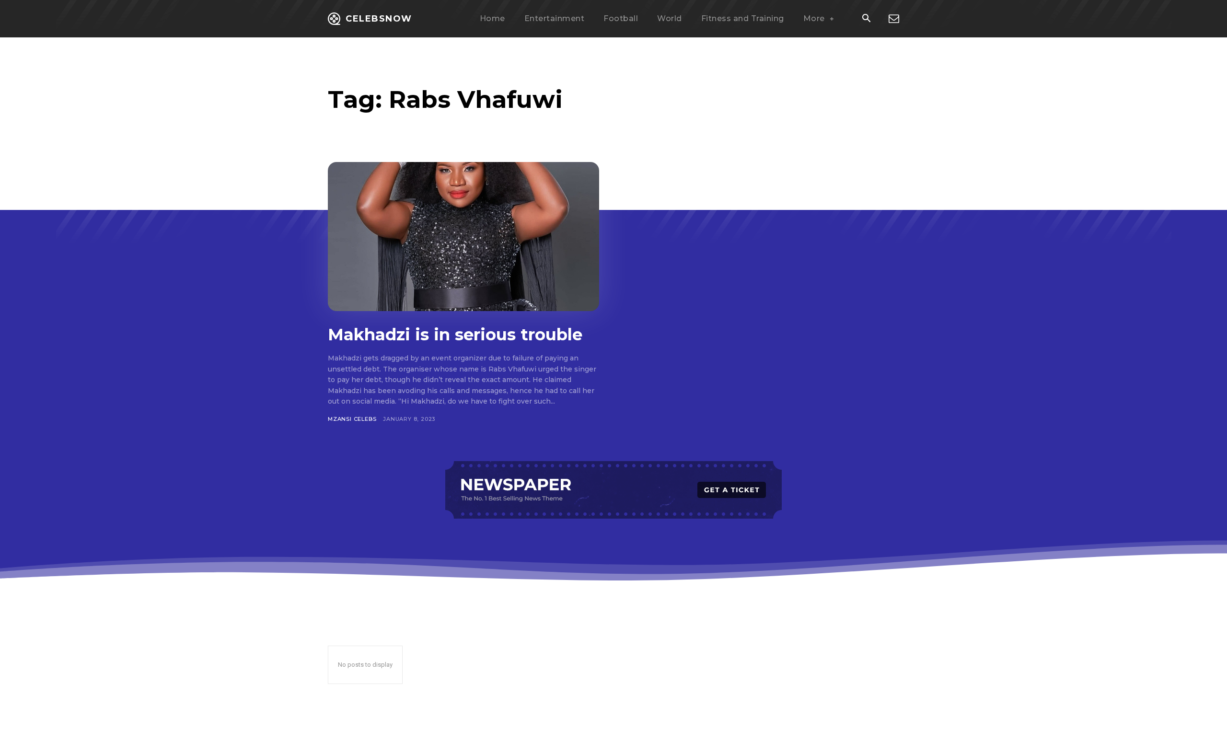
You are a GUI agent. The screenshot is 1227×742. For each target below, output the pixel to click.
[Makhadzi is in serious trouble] (463, 236)
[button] (866, 19)
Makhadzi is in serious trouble (455, 335)
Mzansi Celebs (352, 419)
